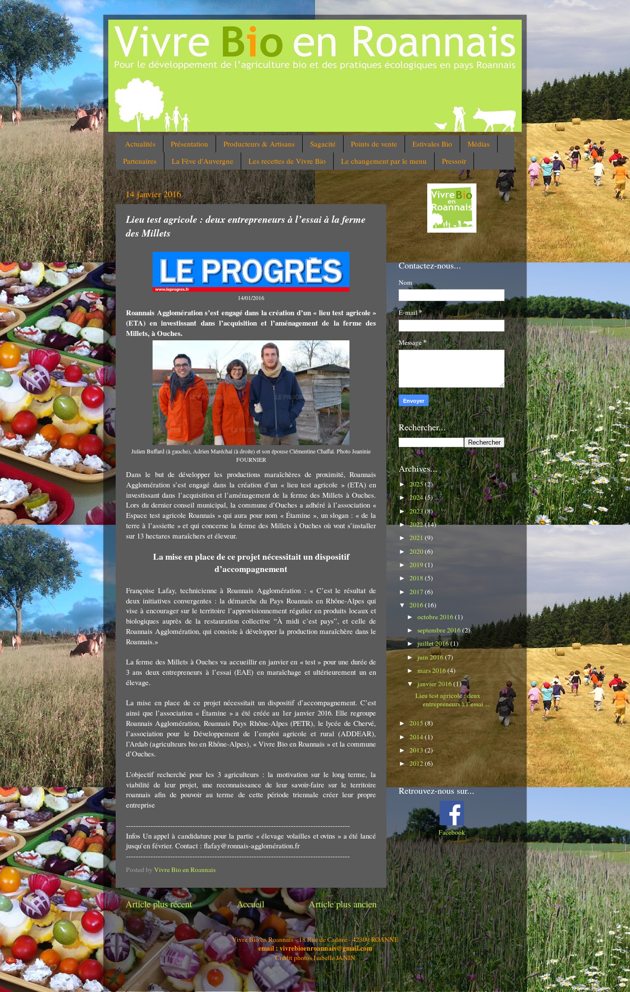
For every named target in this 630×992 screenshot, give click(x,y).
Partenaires (140, 161)
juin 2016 (431, 657)
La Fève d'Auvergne (202, 161)
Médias (479, 144)
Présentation (189, 144)
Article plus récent (159, 904)
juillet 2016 (433, 643)
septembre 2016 (439, 630)
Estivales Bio (432, 144)
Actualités (140, 144)
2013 (417, 750)
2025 (417, 484)
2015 (417, 723)
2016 (417, 605)
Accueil (250, 904)
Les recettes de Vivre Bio (287, 161)
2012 (417, 763)
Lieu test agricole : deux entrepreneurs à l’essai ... (452, 699)
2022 (417, 524)
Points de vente (374, 144)
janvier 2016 (435, 683)
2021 (417, 537)
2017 (417, 591)
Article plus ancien (343, 904)
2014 (417, 736)
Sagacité (323, 144)
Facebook (452, 832)
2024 (417, 497)
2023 (417, 511)
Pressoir (454, 161)
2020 (417, 551)
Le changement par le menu (384, 161)
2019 (417, 564)
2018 (417, 577)
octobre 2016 (436, 616)
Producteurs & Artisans (259, 144)
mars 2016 (432, 670)
